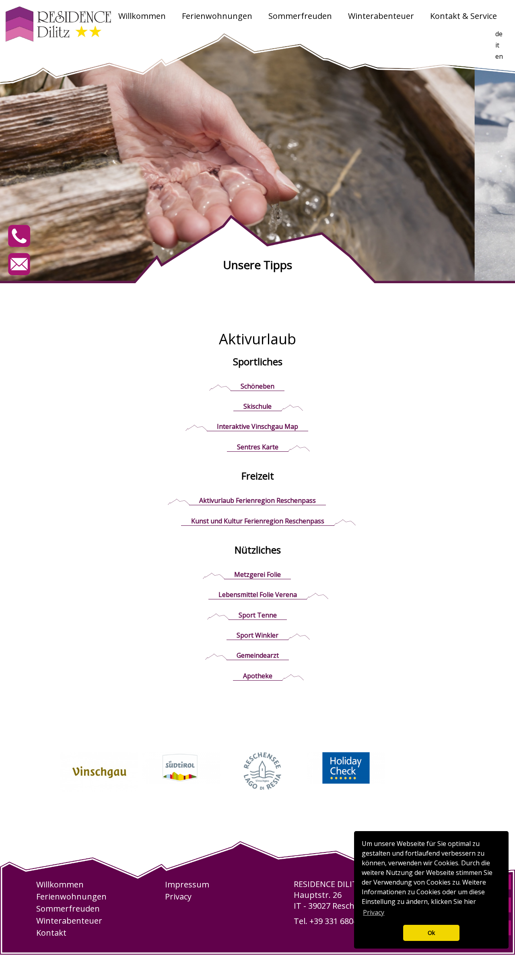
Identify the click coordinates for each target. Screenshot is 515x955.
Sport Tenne (258, 615)
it (497, 45)
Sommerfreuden (300, 15)
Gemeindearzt (258, 655)
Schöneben (257, 386)
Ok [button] (431, 932)
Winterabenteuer (381, 15)
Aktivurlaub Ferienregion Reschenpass (257, 500)
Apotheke (257, 675)
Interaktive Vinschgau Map (257, 426)
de (499, 33)
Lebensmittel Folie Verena (257, 594)
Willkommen (142, 15)
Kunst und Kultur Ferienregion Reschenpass (257, 521)
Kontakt (51, 932)
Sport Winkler (257, 635)
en (499, 56)
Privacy (178, 896)
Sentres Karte (257, 447)
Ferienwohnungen (217, 15)
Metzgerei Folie (257, 574)
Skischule (257, 406)
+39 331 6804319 (340, 921)
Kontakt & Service (463, 15)
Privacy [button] (373, 912)
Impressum (187, 884)
